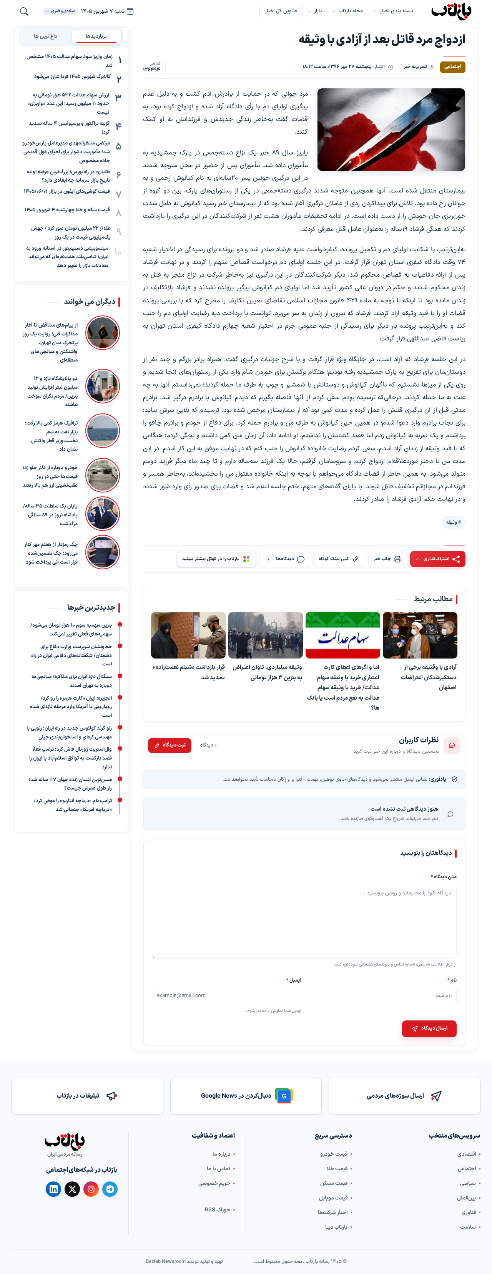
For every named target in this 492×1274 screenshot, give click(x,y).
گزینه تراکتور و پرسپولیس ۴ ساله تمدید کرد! (69, 128)
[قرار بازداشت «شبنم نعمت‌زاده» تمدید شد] (188, 635)
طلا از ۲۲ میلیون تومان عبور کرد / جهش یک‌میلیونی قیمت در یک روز (71, 233)
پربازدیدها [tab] (96, 36)
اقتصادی (466, 1154)
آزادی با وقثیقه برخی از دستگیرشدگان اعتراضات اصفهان (429, 678)
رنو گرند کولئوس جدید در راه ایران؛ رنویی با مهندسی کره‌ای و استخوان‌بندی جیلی (69, 733)
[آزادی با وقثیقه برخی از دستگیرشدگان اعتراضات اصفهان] (420, 635)
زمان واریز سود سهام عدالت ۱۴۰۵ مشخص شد (70, 61)
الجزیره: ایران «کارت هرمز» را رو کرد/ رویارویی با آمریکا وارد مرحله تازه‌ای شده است (71, 707)
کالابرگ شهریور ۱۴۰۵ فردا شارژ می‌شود (72, 77)
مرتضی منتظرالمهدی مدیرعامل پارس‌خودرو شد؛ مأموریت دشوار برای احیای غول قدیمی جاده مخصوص (66, 152)
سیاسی (468, 1183)
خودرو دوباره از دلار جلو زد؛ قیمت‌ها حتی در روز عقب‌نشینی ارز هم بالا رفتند (50, 476)
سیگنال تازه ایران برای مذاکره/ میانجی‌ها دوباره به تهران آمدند (72, 681)
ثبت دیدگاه (174, 745)
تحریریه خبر (415, 66)
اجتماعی (467, 1169)
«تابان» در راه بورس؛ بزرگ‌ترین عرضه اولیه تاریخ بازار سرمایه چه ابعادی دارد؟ (68, 176)
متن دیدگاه (443, 877)
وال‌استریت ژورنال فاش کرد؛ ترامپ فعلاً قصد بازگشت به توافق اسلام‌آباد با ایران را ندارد (70, 758)
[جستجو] (24, 11)
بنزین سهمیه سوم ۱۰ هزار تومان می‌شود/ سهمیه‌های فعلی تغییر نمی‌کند (71, 630)
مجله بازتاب (351, 11)
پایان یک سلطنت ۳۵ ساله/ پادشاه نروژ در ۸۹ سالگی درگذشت (50, 515)
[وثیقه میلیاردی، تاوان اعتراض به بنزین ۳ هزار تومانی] (265, 635)
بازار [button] (318, 11)
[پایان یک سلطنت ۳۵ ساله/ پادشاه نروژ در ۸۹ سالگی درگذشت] (102, 513)
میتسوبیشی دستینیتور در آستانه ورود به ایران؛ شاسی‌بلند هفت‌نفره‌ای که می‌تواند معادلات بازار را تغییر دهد (67, 257)
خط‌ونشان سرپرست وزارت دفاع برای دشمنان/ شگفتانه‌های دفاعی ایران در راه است (71, 656)
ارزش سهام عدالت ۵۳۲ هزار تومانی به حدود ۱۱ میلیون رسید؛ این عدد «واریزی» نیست (68, 104)
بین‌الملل (466, 1198)
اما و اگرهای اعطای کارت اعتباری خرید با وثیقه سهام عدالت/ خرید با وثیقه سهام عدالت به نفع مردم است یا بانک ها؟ (343, 688)
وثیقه (451, 522)
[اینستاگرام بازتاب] (91, 1189)
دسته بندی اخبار (396, 11)
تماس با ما (218, 1169)
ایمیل (294, 980)
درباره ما (221, 1154)
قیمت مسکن (333, 1183)
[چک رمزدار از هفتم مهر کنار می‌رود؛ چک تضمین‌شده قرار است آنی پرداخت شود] (102, 552)
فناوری (469, 1213)
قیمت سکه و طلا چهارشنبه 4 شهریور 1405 (67, 210)
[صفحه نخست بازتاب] (64, 1141)
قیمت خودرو (333, 1154)
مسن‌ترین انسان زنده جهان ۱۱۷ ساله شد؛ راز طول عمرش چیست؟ (70, 784)
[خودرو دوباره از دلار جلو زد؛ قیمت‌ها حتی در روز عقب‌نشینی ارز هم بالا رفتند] (102, 475)
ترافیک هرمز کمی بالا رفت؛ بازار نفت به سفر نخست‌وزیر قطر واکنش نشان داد (51, 436)
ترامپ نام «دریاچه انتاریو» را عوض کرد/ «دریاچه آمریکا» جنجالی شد (73, 805)
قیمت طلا (337, 1169)
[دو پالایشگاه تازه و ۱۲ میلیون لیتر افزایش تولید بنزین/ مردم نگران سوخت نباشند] (102, 389)
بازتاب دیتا (336, 1227)
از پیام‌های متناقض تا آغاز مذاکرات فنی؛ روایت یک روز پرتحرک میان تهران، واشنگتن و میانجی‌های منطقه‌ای (50, 343)
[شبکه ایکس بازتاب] (72, 1189)
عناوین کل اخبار (281, 11)
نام (452, 980)
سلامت (468, 1227)
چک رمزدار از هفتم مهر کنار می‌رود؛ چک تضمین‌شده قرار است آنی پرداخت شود (51, 553)
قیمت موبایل (333, 1198)
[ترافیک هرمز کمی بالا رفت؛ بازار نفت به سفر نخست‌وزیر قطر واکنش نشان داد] (102, 433)
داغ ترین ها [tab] (45, 36)
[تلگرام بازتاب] (110, 1189)
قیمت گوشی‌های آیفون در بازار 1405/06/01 (67, 192)
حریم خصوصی (214, 1183)
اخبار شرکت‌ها (332, 1213)
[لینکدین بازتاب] (53, 1189)
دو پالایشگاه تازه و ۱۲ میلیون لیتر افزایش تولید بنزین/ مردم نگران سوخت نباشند (52, 392)
